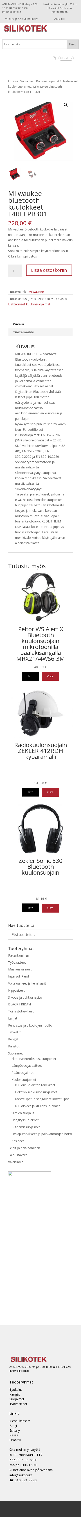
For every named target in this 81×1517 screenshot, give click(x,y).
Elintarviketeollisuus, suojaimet (33, 1059)
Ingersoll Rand (18, 976)
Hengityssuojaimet (25, 1120)
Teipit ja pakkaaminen (24, 1148)
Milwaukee (36, 292)
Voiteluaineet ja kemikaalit (27, 983)
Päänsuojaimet (22, 1072)
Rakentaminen (18, 955)
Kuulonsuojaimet (47, 81)
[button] (66, 105)
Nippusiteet (16, 990)
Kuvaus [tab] (19, 324)
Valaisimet (15, 1162)
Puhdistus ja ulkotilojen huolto (30, 1025)
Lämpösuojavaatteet (26, 1065)
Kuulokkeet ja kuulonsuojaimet (37, 1106)
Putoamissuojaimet (25, 1127)
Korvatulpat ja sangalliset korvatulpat (42, 1099)
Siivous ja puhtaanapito (25, 997)
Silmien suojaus (22, 1113)
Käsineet (17, 1141)
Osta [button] (50, 676)
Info (30, 676)
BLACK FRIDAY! (19, 1004)
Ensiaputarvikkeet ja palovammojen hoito (41, 1134)
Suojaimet (27, 81)
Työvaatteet (17, 962)
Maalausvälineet (20, 969)
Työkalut (14, 1032)
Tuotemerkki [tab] (23, 332)
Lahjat (12, 1018)
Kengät (13, 1039)
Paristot (14, 1046)
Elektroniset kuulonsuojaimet (29, 304)
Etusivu (13, 81)
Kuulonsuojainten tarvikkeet (35, 1085)
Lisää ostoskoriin (49, 270)
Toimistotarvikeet (21, 1011)
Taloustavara (17, 1155)
